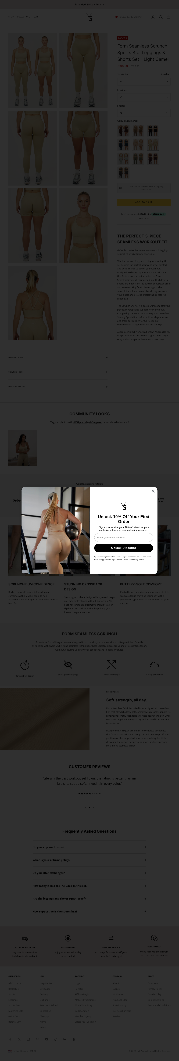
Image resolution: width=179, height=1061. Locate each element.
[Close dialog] (153, 491)
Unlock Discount (123, 547)
